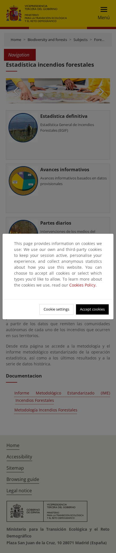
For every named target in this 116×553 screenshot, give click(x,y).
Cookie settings (56, 309)
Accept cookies (92, 309)
